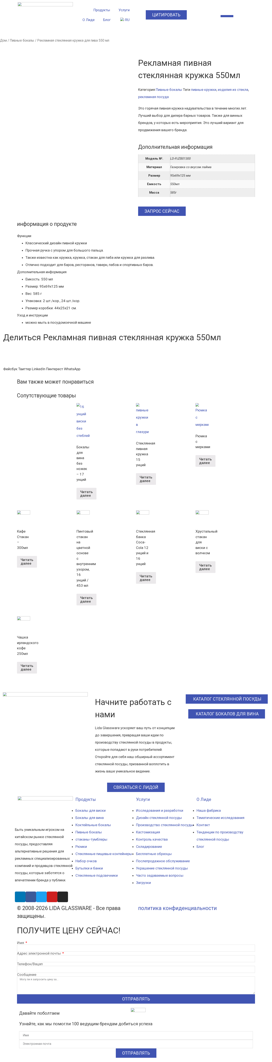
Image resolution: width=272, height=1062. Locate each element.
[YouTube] (52, 897)
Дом (3, 40)
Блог (107, 20)
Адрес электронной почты (39, 953)
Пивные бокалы (22, 40)
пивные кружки (203, 89)
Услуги (124, 10)
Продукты (102, 10)
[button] (10, 369)
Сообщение (26, 974)
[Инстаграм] (62, 897)
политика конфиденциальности (177, 908)
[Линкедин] (20, 897)
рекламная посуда (153, 97)
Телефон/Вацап (30, 964)
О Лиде (88, 20)
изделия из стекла (233, 89)
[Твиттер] (41, 897)
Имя (21, 943)
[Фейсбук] (31, 897)
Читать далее (86, 494)
